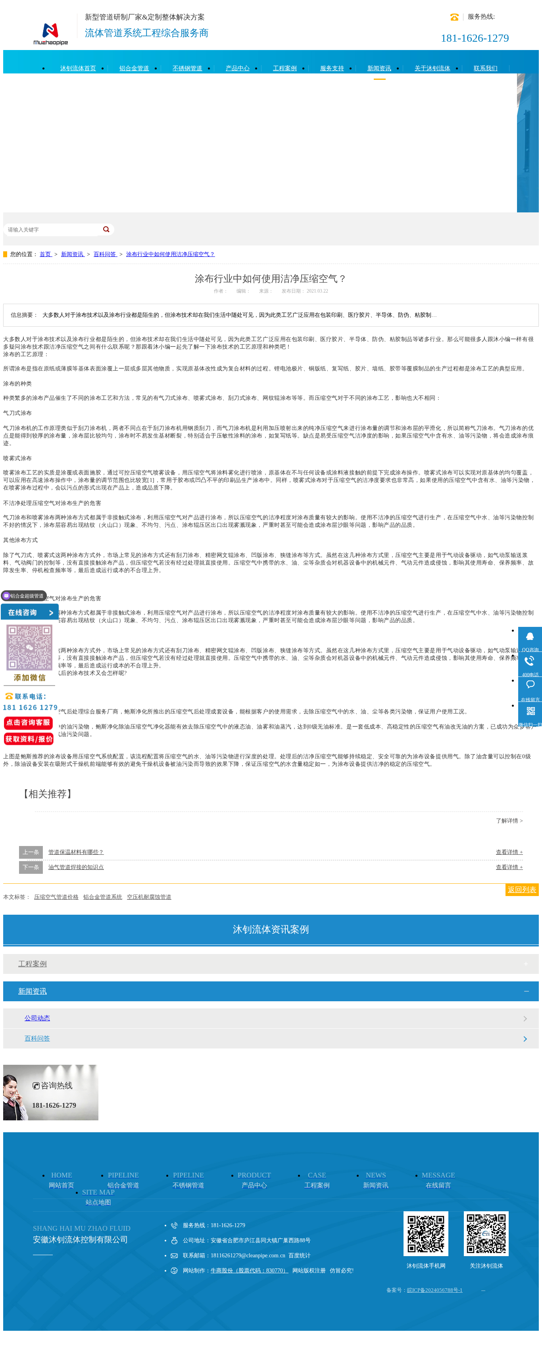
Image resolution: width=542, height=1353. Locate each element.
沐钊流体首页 (78, 68)
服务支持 (332, 68)
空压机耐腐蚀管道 (149, 897)
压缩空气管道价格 (56, 897)
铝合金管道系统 (102, 897)
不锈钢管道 (187, 68)
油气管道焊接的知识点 (76, 867)
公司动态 (37, 1018)
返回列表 (522, 890)
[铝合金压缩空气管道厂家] (51, 42)
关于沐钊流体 (432, 68)
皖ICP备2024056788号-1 (435, 1290)
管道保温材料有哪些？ (76, 852)
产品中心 (238, 68)
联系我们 (486, 68)
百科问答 (105, 254)
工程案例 (285, 68)
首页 (46, 254)
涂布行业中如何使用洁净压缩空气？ (170, 254)
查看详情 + (509, 852)
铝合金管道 (134, 68)
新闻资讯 (379, 68)
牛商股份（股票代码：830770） (249, 1271)
